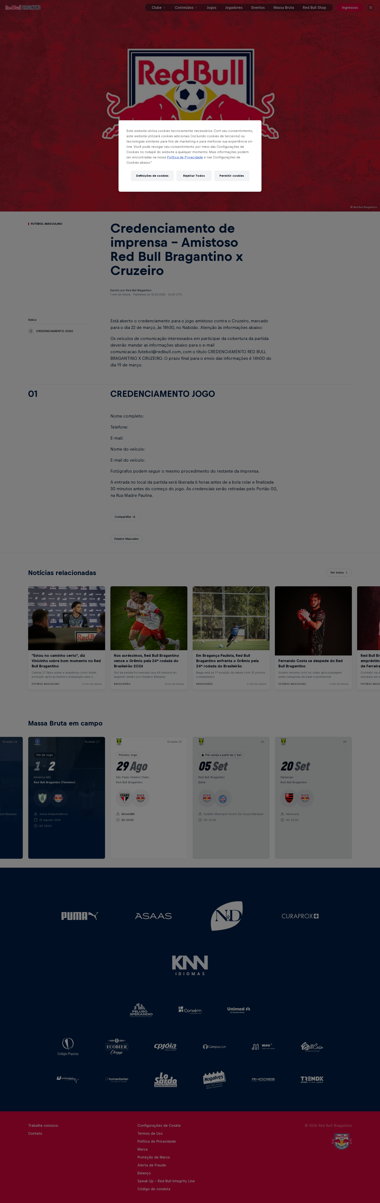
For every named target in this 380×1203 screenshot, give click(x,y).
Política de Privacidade (185, 157)
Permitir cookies (231, 175)
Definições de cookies (152, 175)
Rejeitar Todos (194, 175)
